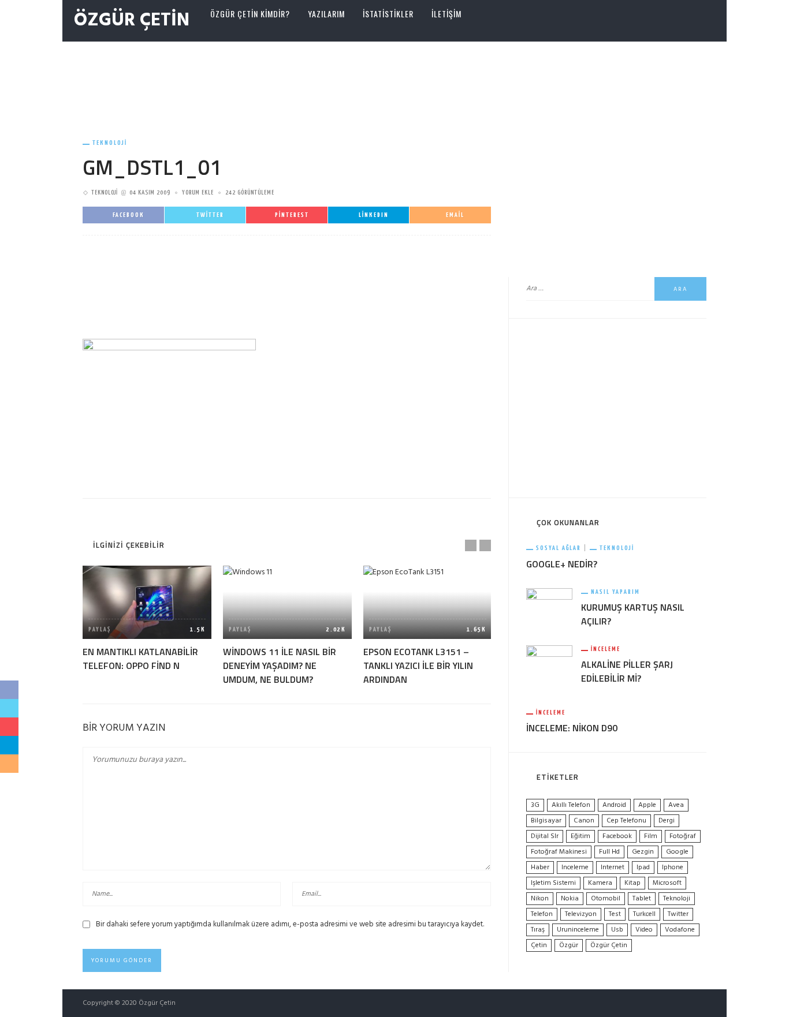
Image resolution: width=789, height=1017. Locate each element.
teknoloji (676, 898)
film (650, 836)
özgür (568, 945)
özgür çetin (608, 945)
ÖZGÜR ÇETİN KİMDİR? (250, 14)
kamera (600, 883)
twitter (678, 914)
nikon (540, 898)
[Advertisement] (394, 79)
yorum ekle (198, 192)
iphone (672, 867)
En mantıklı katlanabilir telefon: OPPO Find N (140, 658)
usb (617, 930)
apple (647, 805)
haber (540, 867)
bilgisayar (546, 821)
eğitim (580, 836)
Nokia (570, 898)
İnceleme (605, 649)
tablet (641, 898)
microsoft (667, 883)
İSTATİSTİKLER (388, 14)
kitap (632, 883)
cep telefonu (626, 821)
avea (676, 805)
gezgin (643, 852)
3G (535, 805)
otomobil (605, 898)
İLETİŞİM (446, 14)
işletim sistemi (553, 883)
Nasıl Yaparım (615, 592)
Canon (584, 821)
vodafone (680, 930)
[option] (147, 619)
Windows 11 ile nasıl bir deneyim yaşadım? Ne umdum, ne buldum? (279, 665)
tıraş (538, 930)
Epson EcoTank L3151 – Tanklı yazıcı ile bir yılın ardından (418, 665)
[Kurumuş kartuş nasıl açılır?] (549, 605)
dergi (666, 821)
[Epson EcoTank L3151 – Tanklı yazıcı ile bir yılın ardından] (427, 602)
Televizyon (581, 914)
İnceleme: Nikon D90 (571, 728)
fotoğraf (682, 836)
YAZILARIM (326, 14)
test (615, 914)
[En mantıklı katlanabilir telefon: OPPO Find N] (147, 602)
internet (612, 867)
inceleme (575, 867)
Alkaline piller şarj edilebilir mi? (627, 671)
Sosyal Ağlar (558, 548)
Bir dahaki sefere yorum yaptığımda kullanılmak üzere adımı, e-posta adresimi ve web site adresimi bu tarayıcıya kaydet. (290, 924)
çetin (539, 945)
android (614, 805)
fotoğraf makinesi (559, 852)
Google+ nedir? (561, 564)
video (644, 930)
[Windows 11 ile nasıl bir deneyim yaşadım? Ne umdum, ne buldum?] (287, 602)
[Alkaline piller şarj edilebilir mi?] (549, 668)
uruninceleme (578, 930)
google (677, 852)
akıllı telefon (571, 805)
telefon (542, 914)
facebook (617, 836)
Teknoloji (109, 143)
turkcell (644, 914)
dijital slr (545, 836)
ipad (643, 867)
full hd (609, 852)
